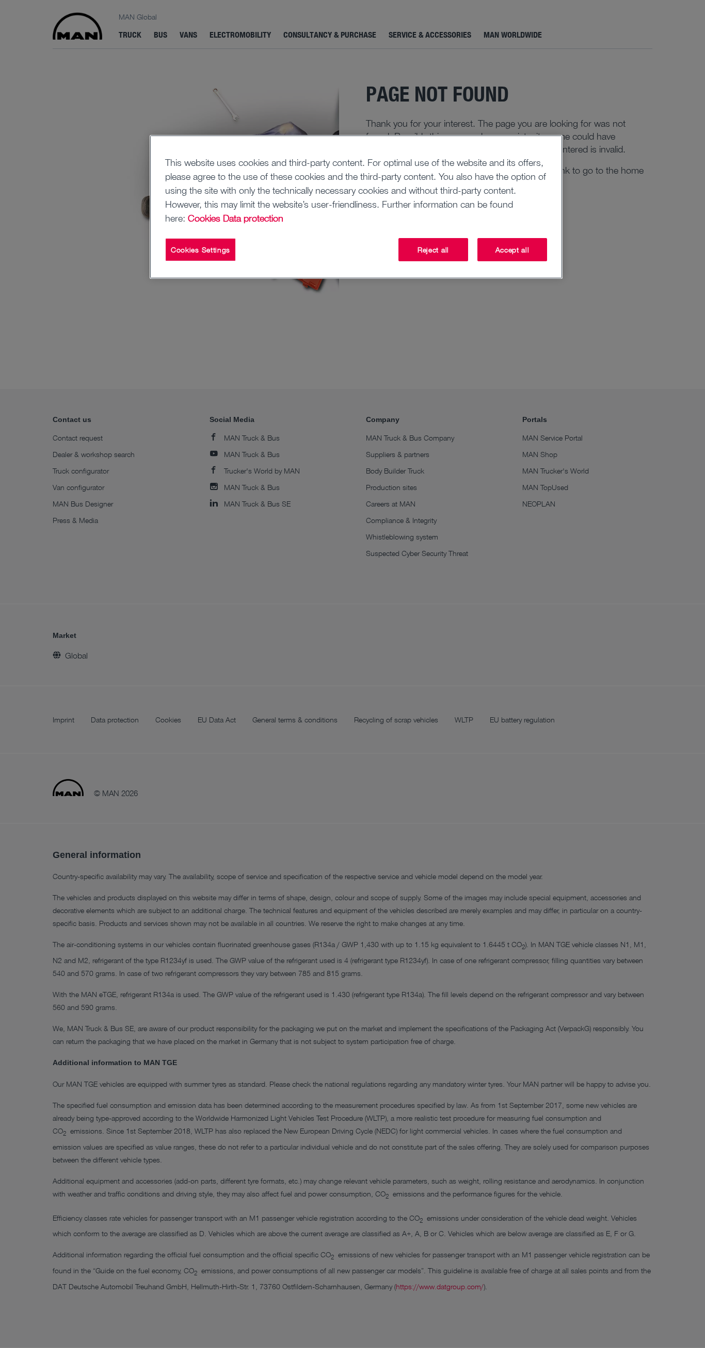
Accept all (512, 249)
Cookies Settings (200, 249)
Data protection (253, 218)
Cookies (204, 218)
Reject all (433, 249)
